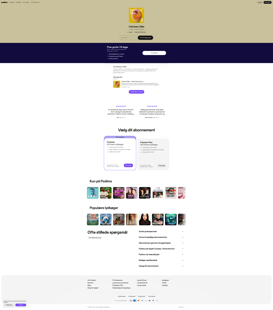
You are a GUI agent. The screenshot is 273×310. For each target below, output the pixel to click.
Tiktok (164, 283)
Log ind (260, 2)
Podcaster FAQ (117, 285)
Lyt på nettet (141, 285)
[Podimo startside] (4, 2)
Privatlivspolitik (151, 296)
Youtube (165, 285)
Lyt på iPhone (142, 280)
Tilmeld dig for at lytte (136, 92)
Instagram (165, 280)
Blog (89, 285)
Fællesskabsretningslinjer (121, 288)
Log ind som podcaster (120, 283)
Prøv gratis (267, 2)
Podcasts (11, 2)
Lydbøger (18, 2)
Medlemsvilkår (141, 296)
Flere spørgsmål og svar (95, 237)
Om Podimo (26, 2)
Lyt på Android (142, 283)
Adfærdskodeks (122, 296)
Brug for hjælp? (93, 288)
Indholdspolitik (131, 296)
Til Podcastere (35, 2)
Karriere (90, 283)
